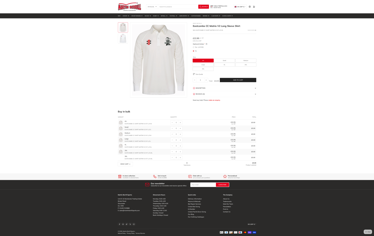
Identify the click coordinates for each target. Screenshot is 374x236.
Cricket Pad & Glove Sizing (197, 212)
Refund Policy (122, 233)
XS (203, 60)
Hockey (147, 16)
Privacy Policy (131, 233)
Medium (245, 60)
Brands (205, 16)
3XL (203, 69)
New (119, 16)
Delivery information (195, 199)
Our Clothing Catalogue (196, 217)
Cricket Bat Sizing (194, 207)
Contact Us (226, 212)
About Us (226, 199)
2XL (246, 64)
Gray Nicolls (197, 23)
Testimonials (227, 201)
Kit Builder (191, 209)
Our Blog (191, 214)
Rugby (155, 16)
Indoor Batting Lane (220, 6)
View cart (124, 164)
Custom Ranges (196, 16)
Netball (163, 16)
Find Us (225, 209)
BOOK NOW (217, 7)
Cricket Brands (136, 16)
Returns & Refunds (194, 201)
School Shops (226, 16)
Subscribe (222, 185)
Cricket (125, 16)
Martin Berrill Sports (129, 231)
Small (224, 60)
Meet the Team (228, 204)
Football (172, 16)
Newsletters (227, 207)
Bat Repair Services (194, 204)
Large (203, 64)
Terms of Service (140, 233)
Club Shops (214, 16)
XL (224, 64)
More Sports (183, 16)
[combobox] (183, 6)
